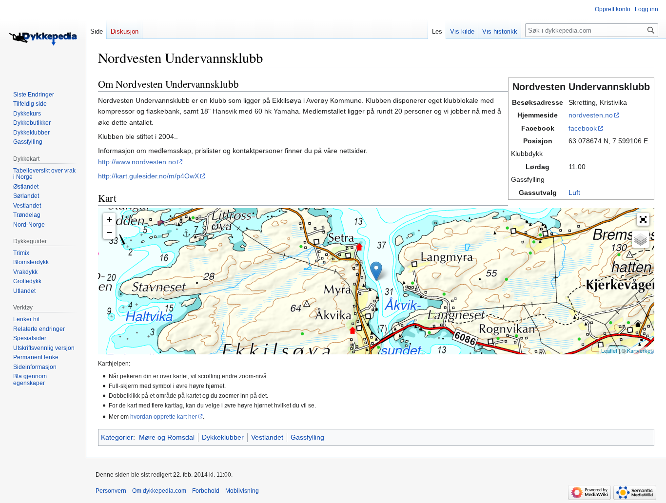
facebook (582, 128)
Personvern (111, 490)
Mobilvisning (242, 490)
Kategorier (117, 437)
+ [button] (109, 219)
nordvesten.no (590, 115)
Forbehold (205, 490)
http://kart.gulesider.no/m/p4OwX (148, 176)
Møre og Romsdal (167, 437)
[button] (643, 219)
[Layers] (640, 239)
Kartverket (639, 350)
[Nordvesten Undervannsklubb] (376, 271)
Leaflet (609, 350)
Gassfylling (307, 437)
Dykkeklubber (223, 437)
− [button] (109, 232)
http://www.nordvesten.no (137, 162)
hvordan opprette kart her (163, 416)
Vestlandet (267, 437)
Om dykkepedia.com (159, 490)
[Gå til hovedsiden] (43, 39)
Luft (574, 192)
